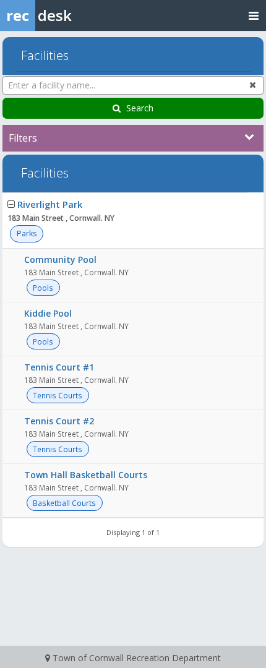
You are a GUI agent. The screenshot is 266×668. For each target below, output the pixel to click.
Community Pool (60, 259)
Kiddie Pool (48, 313)
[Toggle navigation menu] (254, 15)
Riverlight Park (49, 204)
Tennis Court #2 (59, 421)
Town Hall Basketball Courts (85, 475)
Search (139, 108)
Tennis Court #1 (59, 367)
